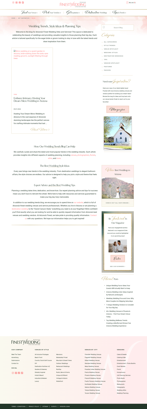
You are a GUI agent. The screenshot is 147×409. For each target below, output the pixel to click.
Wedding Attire (121, 390)
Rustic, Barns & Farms (63, 372)
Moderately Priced (61, 357)
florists (92, 155)
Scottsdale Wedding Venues (93, 384)
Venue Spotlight (111, 49)
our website (78, 202)
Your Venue (28, 13)
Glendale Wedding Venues (93, 363)
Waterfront (59, 381)
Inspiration (72, 13)
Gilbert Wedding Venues (92, 360)
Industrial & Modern (41, 378)
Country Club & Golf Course (43, 360)
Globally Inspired (40, 372)
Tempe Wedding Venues (92, 390)
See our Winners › (117, 266)
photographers (83, 155)
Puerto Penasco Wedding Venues (95, 381)
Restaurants (120, 384)
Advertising (14, 357)
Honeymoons (121, 372)
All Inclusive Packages (42, 354)
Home (13, 18)
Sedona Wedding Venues (92, 387)
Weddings (96, 13)
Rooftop (58, 369)
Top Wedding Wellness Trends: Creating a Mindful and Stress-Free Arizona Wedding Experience (118, 323)
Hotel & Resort (39, 375)
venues (73, 155)
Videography (121, 387)
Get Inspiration (23, 18)
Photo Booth (121, 378)
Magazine (117, 109)
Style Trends (109, 45)
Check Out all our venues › (118, 203)
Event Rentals (121, 366)
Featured (108, 66)
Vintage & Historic (61, 378)
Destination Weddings (113, 56)
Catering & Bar (121, 357)
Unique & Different (61, 375)
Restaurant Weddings (63, 366)
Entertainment (121, 360)
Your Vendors (51, 13)
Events (54, 406)
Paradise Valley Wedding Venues (95, 369)
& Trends (118, 13)
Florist (119, 369)
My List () (132, 2)
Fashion (107, 70)
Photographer (121, 381)
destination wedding (20, 209)
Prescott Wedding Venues (93, 378)
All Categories (110, 42)
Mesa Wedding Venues (92, 366)
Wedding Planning (122, 393)
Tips (15, 94)
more (59, 158)
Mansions (59, 354)
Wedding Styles (111, 52)
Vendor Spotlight (112, 63)
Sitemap (45, 406)
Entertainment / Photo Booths (126, 363)
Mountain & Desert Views (64, 360)
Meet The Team (16, 354)
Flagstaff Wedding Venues (93, 357)
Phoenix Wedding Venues (93, 375)
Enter (117, 258)
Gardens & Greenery (41, 369)
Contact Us (14, 363)
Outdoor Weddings (62, 363)
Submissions (15, 360)
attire (50, 158)
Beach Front (38, 357)
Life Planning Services (123, 375)
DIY (36, 363)
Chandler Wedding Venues (93, 354)
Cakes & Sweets (122, 354)
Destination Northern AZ (42, 366)
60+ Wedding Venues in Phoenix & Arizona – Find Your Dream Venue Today (118, 314)
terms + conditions (18, 406)
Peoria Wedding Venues (92, 372)
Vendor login (65, 406)
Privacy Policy (34, 406)
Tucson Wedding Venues (92, 393)
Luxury (37, 381)
